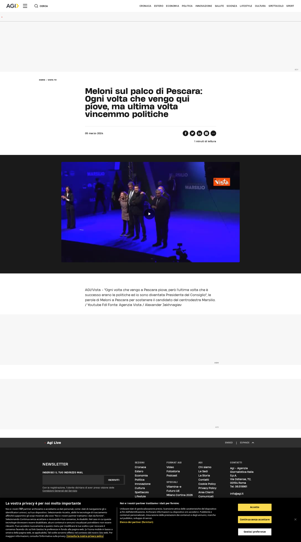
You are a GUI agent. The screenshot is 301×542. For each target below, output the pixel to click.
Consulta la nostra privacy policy (85, 536)
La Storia (204, 475)
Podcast (172, 475)
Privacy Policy (207, 488)
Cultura (260, 6)
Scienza (232, 6)
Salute (219, 6)
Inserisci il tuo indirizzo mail (63, 472)
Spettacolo (276, 6)
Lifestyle (246, 6)
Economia (172, 6)
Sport (290, 6)
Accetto (254, 507)
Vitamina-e (174, 486)
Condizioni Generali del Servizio (60, 490)
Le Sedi (203, 471)
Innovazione (203, 6)
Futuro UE (173, 491)
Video (170, 467)
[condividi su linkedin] (199, 133)
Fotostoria (173, 471)
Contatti (203, 479)
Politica (187, 6)
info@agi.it (237, 493)
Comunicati (206, 496)
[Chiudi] (295, 519)
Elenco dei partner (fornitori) (136, 522)
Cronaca (145, 6)
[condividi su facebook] (185, 133)
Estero (158, 6)
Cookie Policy (207, 484)
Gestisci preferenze (255, 531)
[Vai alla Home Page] (13, 6)
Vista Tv (52, 80)
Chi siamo (204, 467)
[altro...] (213, 133)
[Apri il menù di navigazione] (25, 6)
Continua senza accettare (255, 519)
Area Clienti (206, 492)
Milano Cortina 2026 (180, 495)
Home (42, 80)
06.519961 (241, 486)
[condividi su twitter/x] (192, 133)
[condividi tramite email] (206, 133)
